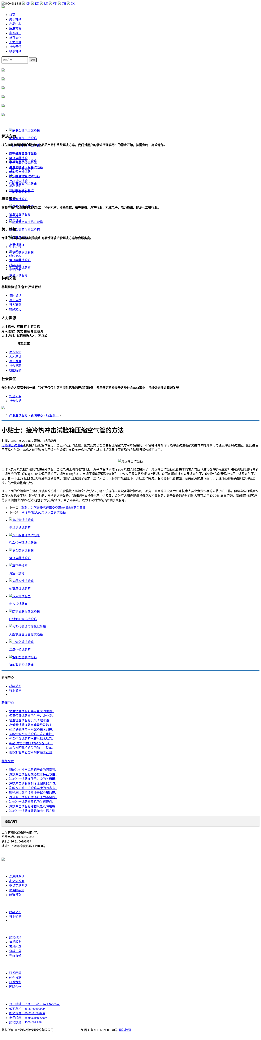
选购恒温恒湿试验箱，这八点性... (31, 734)
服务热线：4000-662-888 (25, 1022)
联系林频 (15, 51)
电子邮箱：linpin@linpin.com (28, 1017)
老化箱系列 (16, 881)
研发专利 (15, 982)
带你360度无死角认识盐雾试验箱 (43, 512)
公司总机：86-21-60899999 (27, 1008)
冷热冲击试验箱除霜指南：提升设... (33, 811)
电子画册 (15, 269)
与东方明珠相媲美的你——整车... (31, 747)
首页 (12, 14)
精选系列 (15, 894)
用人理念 (15, 352)
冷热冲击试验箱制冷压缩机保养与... (33, 783)
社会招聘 (15, 365)
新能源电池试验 (20, 171)
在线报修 (15, 955)
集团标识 (15, 295)
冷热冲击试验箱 (12, 445)
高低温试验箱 (18, 415)
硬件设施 (15, 977)
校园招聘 (15, 370)
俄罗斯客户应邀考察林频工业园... (31, 752)
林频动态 (15, 686)
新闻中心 (37, 415)
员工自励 (15, 300)
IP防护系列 (16, 890)
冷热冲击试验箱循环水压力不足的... (33, 797)
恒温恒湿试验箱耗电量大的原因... (31, 711)
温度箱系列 (16, 876)
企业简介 (15, 246)
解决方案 (15, 28)
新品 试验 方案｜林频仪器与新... (31, 743)
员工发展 (15, 361)
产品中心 (15, 24)
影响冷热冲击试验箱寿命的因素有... (33, 769)
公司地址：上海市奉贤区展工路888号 (34, 1004)
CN (28, 3)
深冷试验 (15, 185)
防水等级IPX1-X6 (21, 176)
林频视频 (15, 265)
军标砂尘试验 (18, 181)
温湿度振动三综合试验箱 (26, 167)
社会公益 (15, 400)
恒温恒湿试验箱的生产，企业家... (31, 715)
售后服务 (15, 942)
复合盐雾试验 (18, 158)
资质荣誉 (15, 260)
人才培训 (15, 356)
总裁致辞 (15, 251)
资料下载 (15, 951)
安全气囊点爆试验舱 (23, 162)
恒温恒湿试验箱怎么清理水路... (30, 720)
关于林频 (15, 19)
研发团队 (15, 973)
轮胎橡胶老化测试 (21, 190)
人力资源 (15, 42)
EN (37, 3)
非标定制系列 (18, 885)
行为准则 (15, 304)
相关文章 (8, 761)
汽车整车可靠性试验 (23, 153)
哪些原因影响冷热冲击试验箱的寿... (33, 792)
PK (72, 3)
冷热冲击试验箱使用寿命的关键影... (33, 779)
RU (46, 3)
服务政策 (15, 937)
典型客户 (15, 33)
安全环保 (15, 396)
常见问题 (15, 946)
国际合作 (15, 986)
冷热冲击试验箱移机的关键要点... (31, 801)
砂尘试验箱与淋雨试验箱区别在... (31, 729)
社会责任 (15, 46)
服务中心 (15, 928)
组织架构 (15, 256)
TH (64, 3)
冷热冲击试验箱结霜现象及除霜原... (33, 806)
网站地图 (125, 1030)
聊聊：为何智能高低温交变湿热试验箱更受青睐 (53, 507)
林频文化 (15, 37)
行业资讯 (52, 415)
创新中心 (15, 964)
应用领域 (15, 220)
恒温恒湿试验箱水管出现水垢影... (31, 738)
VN (55, 3)
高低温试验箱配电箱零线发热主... (31, 725)
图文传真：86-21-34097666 (27, 1013)
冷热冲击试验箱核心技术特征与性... (33, 774)
